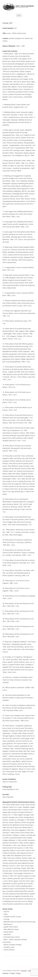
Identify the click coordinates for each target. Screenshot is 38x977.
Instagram (6, 973)
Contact (18, 973)
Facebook (23, 970)
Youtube (12, 973)
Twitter (30, 970)
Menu (19, 15)
